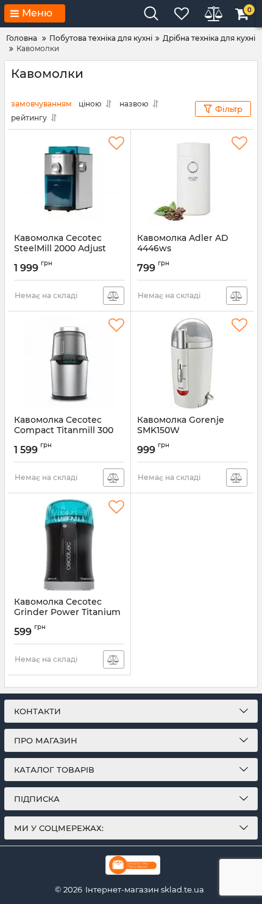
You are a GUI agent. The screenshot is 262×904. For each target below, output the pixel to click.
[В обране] (116, 143)
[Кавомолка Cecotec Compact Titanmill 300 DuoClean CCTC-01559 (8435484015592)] (69, 363)
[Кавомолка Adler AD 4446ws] (192, 181)
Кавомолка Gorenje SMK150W (180, 431)
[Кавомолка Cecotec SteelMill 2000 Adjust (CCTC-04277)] (69, 181)
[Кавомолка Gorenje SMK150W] (192, 363)
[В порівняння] (113, 296)
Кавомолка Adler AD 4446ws (182, 249)
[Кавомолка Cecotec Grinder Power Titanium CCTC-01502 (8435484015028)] (69, 545)
